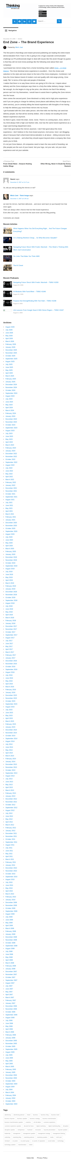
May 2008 (9, 957)
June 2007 (9, 989)
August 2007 (9, 983)
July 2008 (8, 951)
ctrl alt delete (37, 1122)
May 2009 (9, 923)
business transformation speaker (14, 1122)
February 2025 (10, 379)
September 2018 (11, 600)
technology (61, 1141)
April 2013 (9, 787)
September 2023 (11, 428)
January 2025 (10, 382)
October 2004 (10, 1081)
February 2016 (10, 690)
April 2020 (9, 546)
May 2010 (9, 888)
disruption (65, 1126)
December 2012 (11, 799)
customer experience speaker (13, 1126)
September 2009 (11, 911)
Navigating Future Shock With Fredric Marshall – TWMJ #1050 (35, 282)
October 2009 (10, 908)
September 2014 (11, 738)
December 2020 (11, 523)
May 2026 (9, 336)
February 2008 (10, 966)
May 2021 (9, 508)
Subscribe (30, 1158)
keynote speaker (62, 1130)
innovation (38, 1130)
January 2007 (10, 1003)
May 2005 (9, 1061)
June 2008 (9, 954)
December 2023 (11, 419)
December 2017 (11, 626)
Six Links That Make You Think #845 (26, 256)
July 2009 (8, 917)
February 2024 (10, 413)
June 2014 (9, 747)
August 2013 (9, 776)
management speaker (29, 1133)
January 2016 (10, 692)
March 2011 (9, 859)
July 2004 (8, 1089)
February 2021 (10, 517)
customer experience (49, 1122)
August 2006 (9, 1017)
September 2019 (11, 566)
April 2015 (9, 718)
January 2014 (10, 761)
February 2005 (10, 1069)
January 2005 (10, 1072)
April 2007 (9, 994)
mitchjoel (7, 1141)
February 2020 (10, 551)
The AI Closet (18, 265)
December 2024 (11, 384)
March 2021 (9, 514)
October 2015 (10, 701)
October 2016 (10, 666)
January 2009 (10, 934)
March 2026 (9, 341)
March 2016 (9, 687)
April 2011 (9, 856)
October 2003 (10, 1101)
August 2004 (9, 1087)
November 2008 (11, 940)
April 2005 (9, 1064)
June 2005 (9, 1058)
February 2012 (10, 828)
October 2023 (10, 425)
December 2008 (11, 937)
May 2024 (9, 405)
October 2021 (10, 494)
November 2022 (11, 456)
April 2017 (9, 649)
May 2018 (9, 612)
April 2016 (9, 684)
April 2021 (9, 511)
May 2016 (9, 681)
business (35, 1115)
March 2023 (9, 445)
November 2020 (11, 525)
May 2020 (9, 543)
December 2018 (11, 592)
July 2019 (8, 572)
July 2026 (8, 330)
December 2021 (11, 488)
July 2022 (8, 468)
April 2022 (9, 477)
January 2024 (10, 416)
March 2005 (9, 1066)
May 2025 (9, 370)
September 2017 (11, 635)
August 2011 (9, 845)
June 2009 (9, 920)
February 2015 (10, 724)
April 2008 (9, 960)
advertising (8, 1115)
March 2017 (9, 652)
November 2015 (11, 698)
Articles (20, 39)
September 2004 (11, 1084)
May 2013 (9, 784)
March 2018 (9, 618)
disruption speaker (10, 1130)
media (51, 1137)
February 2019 (10, 586)
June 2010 (9, 885)
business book (55, 1115)
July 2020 (8, 537)
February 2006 (10, 1035)
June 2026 (9, 333)
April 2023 (9, 442)
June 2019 (9, 574)
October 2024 (10, 390)
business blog (45, 1115)
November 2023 (11, 422)
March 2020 (9, 548)
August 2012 (9, 810)
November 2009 (11, 905)
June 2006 (9, 1023)
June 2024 (9, 402)
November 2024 (11, 387)
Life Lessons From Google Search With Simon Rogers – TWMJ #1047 (38, 310)
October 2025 (10, 356)
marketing (7, 1137)
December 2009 (11, 902)
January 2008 (10, 969)
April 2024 (9, 407)
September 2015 (11, 704)
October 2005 (10, 1046)
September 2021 (11, 497)
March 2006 (9, 1032)
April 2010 (9, 891)
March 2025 (9, 376)
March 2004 (9, 1092)
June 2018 (9, 609)
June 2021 (9, 505)
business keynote (9, 1118)
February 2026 (10, 344)
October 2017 (10, 632)
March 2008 (9, 963)
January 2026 (10, 347)
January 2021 (10, 520)
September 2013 (11, 773)
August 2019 (9, 569)
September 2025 (11, 359)
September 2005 (11, 1049)
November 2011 (11, 836)
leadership (7, 1133)
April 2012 (9, 822)
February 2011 (10, 862)
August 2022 (9, 465)
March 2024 (9, 410)
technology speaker (10, 1144)
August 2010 (9, 879)
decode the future (29, 1126)
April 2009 (9, 925)
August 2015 (9, 707)
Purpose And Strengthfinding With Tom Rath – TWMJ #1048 (34, 301)
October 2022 (10, 459)
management (16, 1133)
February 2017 (10, 655)
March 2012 (9, 825)
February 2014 (10, 759)
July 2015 (8, 710)
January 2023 (10, 451)
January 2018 (10, 623)
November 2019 (11, 560)
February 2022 (10, 482)
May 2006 (9, 1026)
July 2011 (8, 848)
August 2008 (9, 948)
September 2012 (11, 808)
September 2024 (11, 393)
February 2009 (10, 931)
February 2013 (10, 793)
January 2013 (10, 796)
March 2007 (9, 997)
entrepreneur (21, 1130)
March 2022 (9, 479)
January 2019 (10, 589)
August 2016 (9, 672)
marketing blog (17, 1137)
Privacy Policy (42, 1158)
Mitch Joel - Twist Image (19, 195)
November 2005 (11, 1043)
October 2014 (10, 736)
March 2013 (9, 790)
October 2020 (10, 528)
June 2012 (9, 816)
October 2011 (10, 839)
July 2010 (8, 882)
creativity (28, 1122)
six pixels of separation (38, 1141)
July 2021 (8, 502)
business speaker (22, 1118)
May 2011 (8, 854)
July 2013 (8, 779)
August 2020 (9, 534)
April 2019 (9, 580)
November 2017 (11, 629)
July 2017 (8, 641)
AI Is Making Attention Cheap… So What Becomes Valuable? (35, 238)
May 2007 (9, 992)
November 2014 (11, 733)
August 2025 (9, 361)
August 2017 (9, 638)
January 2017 (10, 658)
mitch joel (59, 1137)
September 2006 (11, 1015)
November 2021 (11, 491)
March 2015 (9, 721)
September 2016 (11, 669)
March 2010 (9, 894)
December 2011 (11, 833)
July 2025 (8, 364)
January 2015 (10, 727)
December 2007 (11, 971)
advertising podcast (18, 1115)
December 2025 (11, 350)
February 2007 (10, 1000)
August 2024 (9, 396)
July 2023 (8, 433)
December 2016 (11, 661)
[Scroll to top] (70, 1162)
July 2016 (8, 675)
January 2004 (10, 1098)
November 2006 (11, 1009)
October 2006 (10, 1012)
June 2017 (9, 643)
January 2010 (10, 900)
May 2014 (9, 750)
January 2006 (10, 1038)
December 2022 (11, 454)
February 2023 (10, 448)
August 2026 (9, 327)
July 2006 (8, 1020)
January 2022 (10, 485)
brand (28, 1115)
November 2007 (11, 974)
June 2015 (9, 713)
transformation (22, 1144)
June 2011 (9, 851)
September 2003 (11, 1104)
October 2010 (10, 874)
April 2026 (9, 338)
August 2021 (9, 500)
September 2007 (11, 980)
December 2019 (11, 557)
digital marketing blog (54, 1126)
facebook (29, 1130)
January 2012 (10, 831)
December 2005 (11, 1041)
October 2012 (10, 805)
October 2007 (10, 977)
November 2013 (11, 767)
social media (51, 1141)
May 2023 (9, 439)
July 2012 (8, 813)
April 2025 (9, 373)
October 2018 (10, 597)
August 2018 (9, 603)
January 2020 (10, 554)
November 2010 (11, 871)
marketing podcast (29, 1137)
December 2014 (11, 730)
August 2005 (9, 1052)
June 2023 (9, 436)
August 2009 (9, 914)
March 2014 (9, 756)
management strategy (44, 1133)
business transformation (49, 1118)
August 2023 (9, 430)
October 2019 (10, 563)
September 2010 (11, 877)
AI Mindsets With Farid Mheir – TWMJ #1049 (29, 291)
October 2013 (10, 770)
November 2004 (11, 1078)
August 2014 (9, 741)
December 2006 (11, 1006)
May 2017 (9, 646)
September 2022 (11, 462)
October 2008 (10, 943)
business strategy (35, 1118)
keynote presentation (49, 1130)
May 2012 (9, 819)
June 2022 (9, 471)
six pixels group (25, 1141)
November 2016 (11, 664)
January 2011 (10, 865)
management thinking (59, 1133)
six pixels (15, 1141)
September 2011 (11, 842)
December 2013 (11, 764)
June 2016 (9, 678)
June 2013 (9, 782)
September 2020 (11, 531)
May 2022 (9, 474)
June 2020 (9, 540)
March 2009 (9, 928)
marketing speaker (42, 1137)
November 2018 (11, 595)
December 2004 (11, 1075)
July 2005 (8, 1055)
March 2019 (9, 583)
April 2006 (9, 1029)
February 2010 (10, 897)
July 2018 (8, 606)
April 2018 (9, 615)
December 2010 (11, 868)
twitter (30, 1144)
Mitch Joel (19, 47)
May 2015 (9, 715)
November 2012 (11, 802)
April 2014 (9, 753)
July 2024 (8, 399)
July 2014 (8, 744)
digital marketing (41, 1126)
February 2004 (10, 1095)
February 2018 (10, 620)
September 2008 (11, 946)
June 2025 (9, 367)
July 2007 (8, 986)
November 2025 (11, 353)
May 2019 (9, 577)
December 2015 (11, 695)
